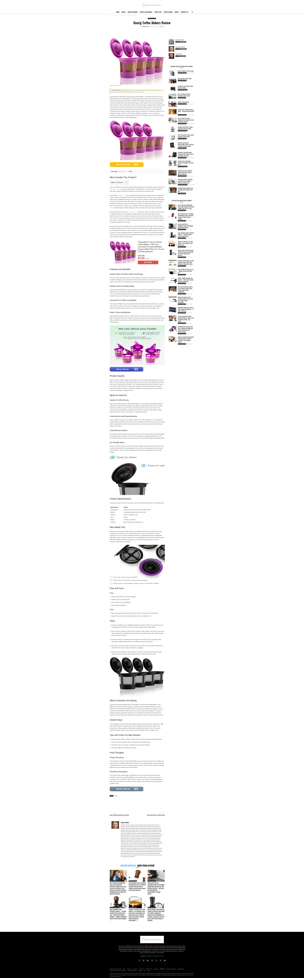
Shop (148, 970)
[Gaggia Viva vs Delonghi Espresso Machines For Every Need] (173, 163)
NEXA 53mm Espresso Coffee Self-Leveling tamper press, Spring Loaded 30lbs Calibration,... (185, 289)
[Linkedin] (147, 960)
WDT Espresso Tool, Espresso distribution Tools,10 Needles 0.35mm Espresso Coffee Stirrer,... (186, 216)
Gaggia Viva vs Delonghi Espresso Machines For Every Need (186, 163)
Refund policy (149, 969)
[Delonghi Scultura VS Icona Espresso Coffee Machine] (173, 129)
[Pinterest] (156, 32)
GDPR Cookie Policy (132, 970)
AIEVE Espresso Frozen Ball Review (119, 815)
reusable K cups (121, 195)
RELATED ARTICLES (127, 865)
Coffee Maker (168, 12)
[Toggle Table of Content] (125, 182)
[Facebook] (149, 32)
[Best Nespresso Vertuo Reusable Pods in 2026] (173, 96)
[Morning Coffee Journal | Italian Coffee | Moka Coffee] (152, 5)
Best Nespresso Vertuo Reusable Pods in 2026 (184, 95)
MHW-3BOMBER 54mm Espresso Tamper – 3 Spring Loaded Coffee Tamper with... (186, 234)
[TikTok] (156, 960)
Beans (123, 12)
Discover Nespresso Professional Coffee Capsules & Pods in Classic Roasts (186, 144)
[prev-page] (111, 924)
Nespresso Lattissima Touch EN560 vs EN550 (185, 87)
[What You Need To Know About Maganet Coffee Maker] (173, 137)
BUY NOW (148, 262)
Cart (145, 970)
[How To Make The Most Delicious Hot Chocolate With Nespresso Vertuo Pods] (173, 120)
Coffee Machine (133, 12)
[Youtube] (164, 960)
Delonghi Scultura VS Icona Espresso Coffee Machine (185, 128)
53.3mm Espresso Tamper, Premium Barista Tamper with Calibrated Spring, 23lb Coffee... (186, 318)
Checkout (140, 970)
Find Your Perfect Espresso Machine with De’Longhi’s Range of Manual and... (185, 181)
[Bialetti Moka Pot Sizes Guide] (173, 73)
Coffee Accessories (146, 12)
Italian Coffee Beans (182, 80)
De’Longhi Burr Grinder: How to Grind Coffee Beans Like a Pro (185, 190)
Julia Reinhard (179, 40)
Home (117, 12)
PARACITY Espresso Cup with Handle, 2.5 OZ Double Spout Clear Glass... (185, 243)
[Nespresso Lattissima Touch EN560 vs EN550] (173, 88)
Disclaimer (135, 969)
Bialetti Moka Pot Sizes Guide (185, 71)
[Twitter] (153, 32)
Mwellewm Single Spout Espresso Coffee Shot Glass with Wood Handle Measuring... (185, 299)
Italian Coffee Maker (182, 72)
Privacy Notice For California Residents (118, 970)
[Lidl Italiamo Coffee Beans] (173, 80)
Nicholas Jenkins (145, 26)
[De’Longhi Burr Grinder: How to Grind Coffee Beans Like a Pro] (173, 190)
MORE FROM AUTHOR (145, 865)
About (177, 12)
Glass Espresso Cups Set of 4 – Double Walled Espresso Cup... (186, 271)
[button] (192, 12)
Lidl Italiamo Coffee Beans (185, 79)
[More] (164, 32)
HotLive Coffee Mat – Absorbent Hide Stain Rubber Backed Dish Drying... (185, 226)
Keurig (115, 795)
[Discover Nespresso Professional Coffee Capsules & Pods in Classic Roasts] (173, 145)
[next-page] (113, 924)
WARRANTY (162, 969)
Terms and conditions (171, 969)
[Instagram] (143, 960)
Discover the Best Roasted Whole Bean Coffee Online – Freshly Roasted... (185, 172)
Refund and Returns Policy (115, 969)
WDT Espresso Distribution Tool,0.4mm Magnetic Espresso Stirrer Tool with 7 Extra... (186, 206)
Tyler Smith (178, 54)
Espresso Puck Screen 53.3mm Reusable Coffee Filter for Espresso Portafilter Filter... (186, 262)
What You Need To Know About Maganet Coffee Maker (186, 136)
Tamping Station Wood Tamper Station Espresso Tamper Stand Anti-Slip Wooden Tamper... (186, 339)
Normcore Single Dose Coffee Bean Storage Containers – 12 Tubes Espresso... (186, 309)
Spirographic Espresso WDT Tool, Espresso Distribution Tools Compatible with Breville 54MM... (185, 329)
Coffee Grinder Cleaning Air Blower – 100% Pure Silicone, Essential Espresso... (186, 279)
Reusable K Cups (115, 189)
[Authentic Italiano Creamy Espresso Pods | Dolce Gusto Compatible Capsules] (173, 154)
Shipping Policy (180, 969)
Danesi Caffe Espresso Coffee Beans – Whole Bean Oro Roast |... (186, 111)
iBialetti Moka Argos (183, 102)
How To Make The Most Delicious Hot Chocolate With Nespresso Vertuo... (186, 120)
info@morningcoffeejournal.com (155, 956)
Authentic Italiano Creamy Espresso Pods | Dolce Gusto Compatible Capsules (185, 154)
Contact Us (184, 12)
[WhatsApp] (160, 32)
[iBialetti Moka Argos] (173, 104)
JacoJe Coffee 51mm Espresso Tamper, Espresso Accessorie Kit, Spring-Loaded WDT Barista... (185, 252)
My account (142, 969)
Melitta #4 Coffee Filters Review (156, 815)
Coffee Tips (158, 12)
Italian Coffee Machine (182, 89)
